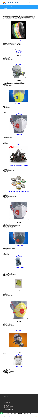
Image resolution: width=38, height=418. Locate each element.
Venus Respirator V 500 (19, 267)
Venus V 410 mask (19, 103)
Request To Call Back (19, 51)
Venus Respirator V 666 (19, 53)
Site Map (31, 413)
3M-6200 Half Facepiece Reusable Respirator (19, 165)
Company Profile (11, 6)
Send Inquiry (19, 50)
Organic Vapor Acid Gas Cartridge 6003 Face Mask (19, 191)
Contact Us (5, 8)
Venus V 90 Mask (19, 319)
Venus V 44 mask (19, 289)
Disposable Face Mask (19, 366)
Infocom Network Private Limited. (10, 416)
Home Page (5, 6)
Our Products (18, 6)
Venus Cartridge (19, 40)
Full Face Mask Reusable (19, 350)
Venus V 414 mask (19, 245)
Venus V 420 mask (19, 220)
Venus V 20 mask (19, 134)
